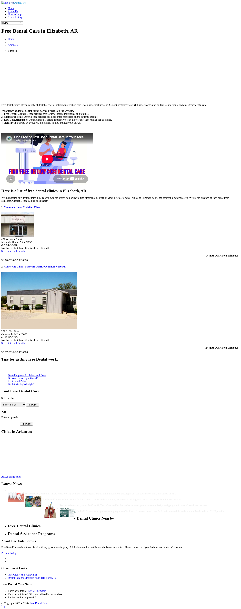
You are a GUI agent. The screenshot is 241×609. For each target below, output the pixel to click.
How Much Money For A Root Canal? (81, 502)
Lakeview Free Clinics (19, 465)
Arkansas (13, 44)
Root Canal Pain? (17, 381)
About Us (13, 11)
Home (11, 8)
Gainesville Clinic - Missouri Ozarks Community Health (35, 266)
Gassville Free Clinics (19, 441)
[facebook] (8, 558)
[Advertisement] (120, 78)
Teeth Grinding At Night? (21, 384)
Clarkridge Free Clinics (20, 462)
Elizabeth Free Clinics (19, 450)
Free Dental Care (39, 603)
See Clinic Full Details (13, 251)
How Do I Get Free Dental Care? (60, 496)
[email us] (8, 561)
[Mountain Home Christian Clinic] (17, 236)
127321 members (37, 590)
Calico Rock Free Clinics (21, 447)
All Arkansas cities (11, 476)
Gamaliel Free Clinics (19, 453)
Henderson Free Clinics (20, 456)
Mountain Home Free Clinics (23, 444)
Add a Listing (15, 17)
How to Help (14, 14)
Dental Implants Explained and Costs (27, 375)
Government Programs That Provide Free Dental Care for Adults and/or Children (122, 508)
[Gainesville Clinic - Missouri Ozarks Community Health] (39, 328)
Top (3, 606)
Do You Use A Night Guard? (23, 378)
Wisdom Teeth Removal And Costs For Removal (52, 490)
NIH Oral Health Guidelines (22, 574)
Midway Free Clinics (19, 468)
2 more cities (14, 471)
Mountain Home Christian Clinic (22, 207)
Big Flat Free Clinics (18, 459)
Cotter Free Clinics (17, 438)
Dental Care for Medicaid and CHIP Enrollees (32, 578)
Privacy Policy (8, 553)
